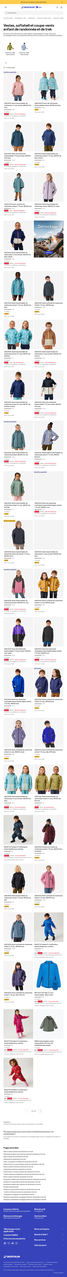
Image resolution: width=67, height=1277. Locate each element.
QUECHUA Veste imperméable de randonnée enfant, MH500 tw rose (16, 602)
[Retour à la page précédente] (27, 1111)
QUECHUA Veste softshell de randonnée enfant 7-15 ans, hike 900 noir (18, 994)
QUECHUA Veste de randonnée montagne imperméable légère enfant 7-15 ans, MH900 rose (48, 505)
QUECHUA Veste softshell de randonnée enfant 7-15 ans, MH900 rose (49, 897)
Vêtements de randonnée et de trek (14, 1159)
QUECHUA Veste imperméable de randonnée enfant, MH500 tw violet (47, 205)
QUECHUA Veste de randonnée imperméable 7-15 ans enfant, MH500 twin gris (48, 404)
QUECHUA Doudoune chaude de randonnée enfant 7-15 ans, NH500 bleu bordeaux (49, 849)
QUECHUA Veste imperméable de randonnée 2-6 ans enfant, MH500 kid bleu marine (17, 255)
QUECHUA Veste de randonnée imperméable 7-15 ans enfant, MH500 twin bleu (17, 156)
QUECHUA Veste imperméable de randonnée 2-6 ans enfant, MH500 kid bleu (48, 554)
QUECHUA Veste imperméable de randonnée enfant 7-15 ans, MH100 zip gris (17, 898)
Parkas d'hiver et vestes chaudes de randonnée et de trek (21, 1172)
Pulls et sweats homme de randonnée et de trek (18, 1166)
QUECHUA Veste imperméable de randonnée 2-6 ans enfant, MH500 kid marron (48, 354)
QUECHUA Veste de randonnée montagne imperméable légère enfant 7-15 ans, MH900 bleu (18, 701)
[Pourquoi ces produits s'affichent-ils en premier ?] (4, 67)
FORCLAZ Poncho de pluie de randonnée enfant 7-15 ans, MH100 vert (18, 205)
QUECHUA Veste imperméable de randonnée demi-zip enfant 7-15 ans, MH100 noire (17, 554)
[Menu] (5, 7)
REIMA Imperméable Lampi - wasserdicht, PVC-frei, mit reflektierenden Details (45, 1043)
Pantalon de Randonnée (10, 1187)
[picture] (18, 86)
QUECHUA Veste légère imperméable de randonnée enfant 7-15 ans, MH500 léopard (49, 455)
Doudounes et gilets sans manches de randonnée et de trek (22, 1184)
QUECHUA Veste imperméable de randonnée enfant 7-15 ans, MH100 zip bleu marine (48, 156)
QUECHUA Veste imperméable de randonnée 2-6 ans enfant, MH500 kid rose (17, 105)
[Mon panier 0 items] (61, 7)
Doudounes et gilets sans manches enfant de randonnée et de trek (24, 1154)
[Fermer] (62, 2)
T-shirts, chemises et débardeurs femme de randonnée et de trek (23, 1174)
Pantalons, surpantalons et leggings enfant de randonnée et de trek (24, 1197)
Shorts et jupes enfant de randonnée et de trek (18, 1177)
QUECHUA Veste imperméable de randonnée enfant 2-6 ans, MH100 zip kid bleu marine (17, 404)
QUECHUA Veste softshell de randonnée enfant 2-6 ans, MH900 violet (18, 751)
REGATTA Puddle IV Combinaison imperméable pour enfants (16, 848)
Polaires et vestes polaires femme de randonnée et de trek (21, 1189)
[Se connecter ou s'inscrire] (57, 7)
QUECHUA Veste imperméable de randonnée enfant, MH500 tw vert (16, 454)
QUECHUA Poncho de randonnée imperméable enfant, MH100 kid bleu (48, 104)
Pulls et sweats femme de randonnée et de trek (18, 1151)
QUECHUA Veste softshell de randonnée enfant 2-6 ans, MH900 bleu (49, 700)
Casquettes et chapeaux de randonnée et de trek (18, 1194)
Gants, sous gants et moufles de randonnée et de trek (20, 1161)
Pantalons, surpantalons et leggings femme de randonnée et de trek (24, 1199)
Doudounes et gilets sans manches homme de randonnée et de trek (24, 1179)
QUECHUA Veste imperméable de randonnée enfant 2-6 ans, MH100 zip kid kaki (17, 505)
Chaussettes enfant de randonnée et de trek (17, 1169)
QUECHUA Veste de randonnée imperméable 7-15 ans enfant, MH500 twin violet (17, 651)
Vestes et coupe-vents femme (24, 53)
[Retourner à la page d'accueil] (31, 7)
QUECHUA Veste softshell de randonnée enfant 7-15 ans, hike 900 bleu (49, 751)
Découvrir (48, 252)
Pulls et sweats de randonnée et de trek (15, 1156)
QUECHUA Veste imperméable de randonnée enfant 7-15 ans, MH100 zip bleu (17, 305)
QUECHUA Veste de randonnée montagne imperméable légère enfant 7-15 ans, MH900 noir (48, 651)
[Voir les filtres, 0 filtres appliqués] (6, 63)
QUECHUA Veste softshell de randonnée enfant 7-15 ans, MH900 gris (49, 304)
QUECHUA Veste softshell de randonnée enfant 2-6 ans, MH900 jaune (49, 602)
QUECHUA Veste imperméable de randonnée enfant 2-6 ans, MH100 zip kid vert (48, 799)
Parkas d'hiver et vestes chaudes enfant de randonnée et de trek (23, 1164)
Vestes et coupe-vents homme (10, 53)
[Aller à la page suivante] (40, 1111)
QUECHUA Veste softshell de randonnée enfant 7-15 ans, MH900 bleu (18, 945)
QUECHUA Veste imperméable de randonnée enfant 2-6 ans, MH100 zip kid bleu (17, 354)
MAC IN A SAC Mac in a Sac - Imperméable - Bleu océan (45, 994)
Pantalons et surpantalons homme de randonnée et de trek (21, 1182)
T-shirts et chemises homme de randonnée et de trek (20, 1192)
